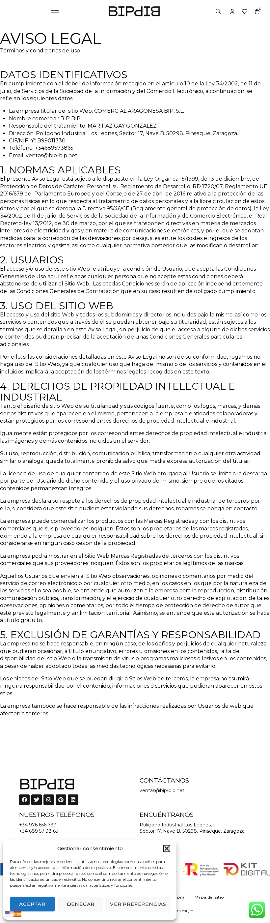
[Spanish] (18, 913)
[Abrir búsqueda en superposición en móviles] (219, 12)
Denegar (81, 904)
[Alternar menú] (55, 11)
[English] (9, 913)
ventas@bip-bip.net (162, 790)
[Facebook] (24, 799)
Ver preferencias (138, 904)
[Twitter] (36, 799)
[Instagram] (48, 799)
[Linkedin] (73, 799)
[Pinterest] (61, 799)
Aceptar (32, 904)
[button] (166, 848)
